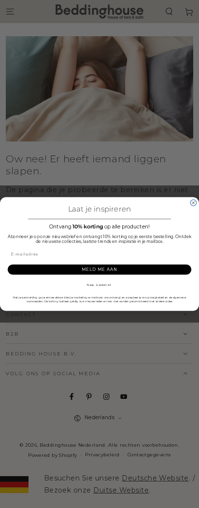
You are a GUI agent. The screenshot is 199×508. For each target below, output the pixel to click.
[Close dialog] (193, 202)
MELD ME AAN (99, 269)
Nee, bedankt (99, 285)
